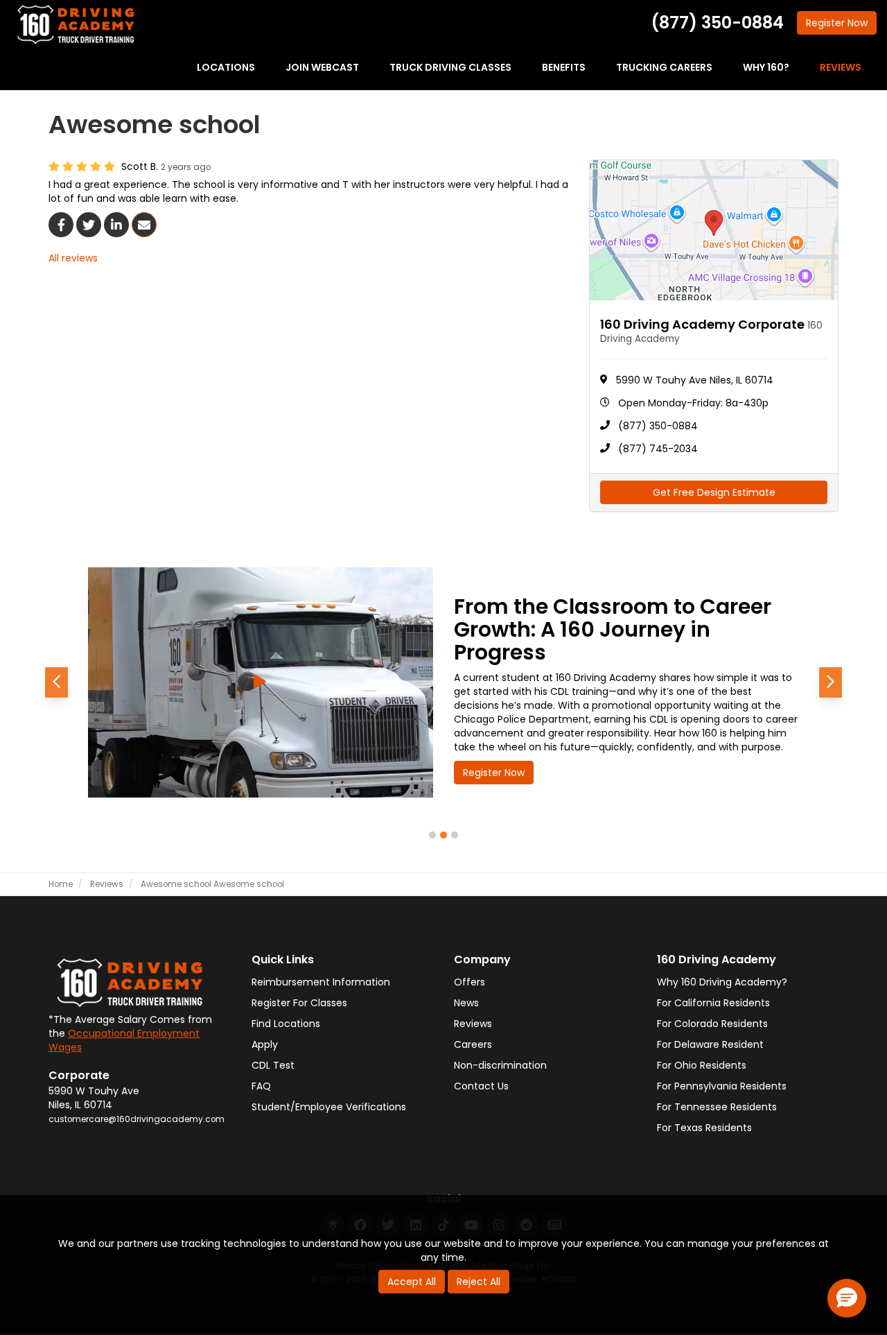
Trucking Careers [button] (664, 67)
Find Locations (286, 1024)
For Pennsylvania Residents (722, 1086)
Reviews (473, 1024)
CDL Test (273, 1065)
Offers (469, 982)
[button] (56, 682)
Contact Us (481, 1086)
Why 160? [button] (766, 67)
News (466, 1003)
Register (837, 23)
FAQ (261, 1086)
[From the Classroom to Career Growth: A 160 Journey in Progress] (260, 682)
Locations (226, 67)
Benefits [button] (564, 67)
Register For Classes (299, 1003)
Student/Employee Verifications (329, 1107)
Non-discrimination (500, 1065)
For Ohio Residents (701, 1065)
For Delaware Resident (710, 1044)
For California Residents (713, 1003)
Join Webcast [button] (322, 67)
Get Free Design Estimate (714, 492)
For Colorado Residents (712, 1024)
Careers (473, 1044)
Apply (265, 1044)
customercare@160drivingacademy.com (137, 1119)
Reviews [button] (840, 67)
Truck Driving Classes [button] (450, 67)
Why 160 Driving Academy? (722, 982)
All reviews (73, 258)
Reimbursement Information (321, 982)
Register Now (494, 773)
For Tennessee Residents (717, 1107)
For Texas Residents (704, 1128)
